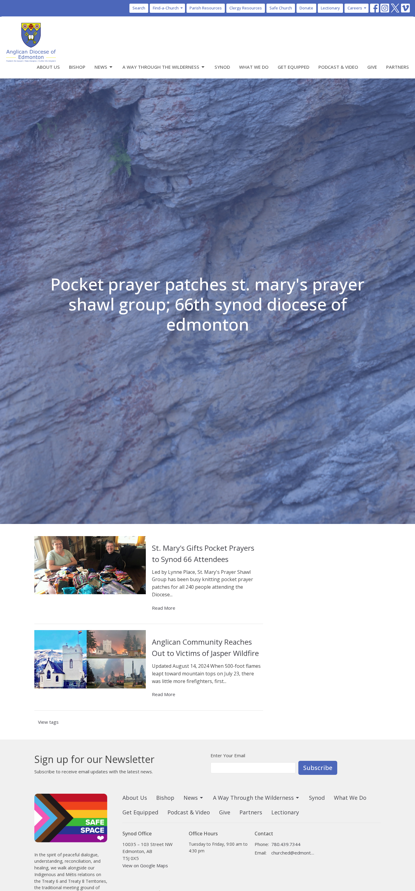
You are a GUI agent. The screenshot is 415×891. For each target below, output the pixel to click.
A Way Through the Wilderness (160, 67)
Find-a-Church (166, 8)
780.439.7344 (285, 844)
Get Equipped (293, 67)
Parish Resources (206, 8)
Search (138, 8)
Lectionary (330, 8)
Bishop (77, 67)
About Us (48, 67)
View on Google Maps (145, 865)
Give (372, 67)
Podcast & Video (338, 67)
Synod (222, 67)
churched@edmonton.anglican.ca (293, 853)
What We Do (254, 67)
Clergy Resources (245, 8)
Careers (355, 8)
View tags (48, 722)
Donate (306, 8)
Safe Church (280, 8)
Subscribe (317, 768)
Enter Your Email (228, 755)
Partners (397, 67)
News (100, 67)
